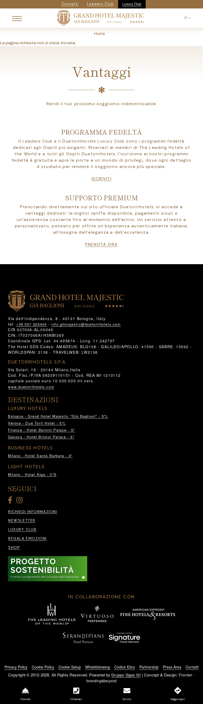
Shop (14, 547)
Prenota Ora (101, 244)
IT (186, 18)
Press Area (172, 667)
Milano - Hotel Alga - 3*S (32, 474)
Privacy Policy (15, 667)
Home (99, 33)
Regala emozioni (27, 538)
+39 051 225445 (31, 324)
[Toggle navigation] (16, 18)
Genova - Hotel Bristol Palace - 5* (41, 436)
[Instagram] (20, 501)
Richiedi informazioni (32, 512)
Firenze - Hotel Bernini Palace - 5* (41, 429)
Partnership (149, 667)
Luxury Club (131, 4)
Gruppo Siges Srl (126, 675)
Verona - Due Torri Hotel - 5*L (37, 423)
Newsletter (21, 520)
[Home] (100, 17)
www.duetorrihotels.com (31, 386)
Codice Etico (124, 667)
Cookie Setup (69, 667)
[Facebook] (11, 501)
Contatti (192, 667)
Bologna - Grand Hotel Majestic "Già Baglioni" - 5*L (58, 416)
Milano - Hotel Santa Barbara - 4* (40, 455)
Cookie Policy (43, 667)
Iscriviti (101, 178)
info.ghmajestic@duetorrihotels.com (86, 324)
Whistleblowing (97, 667)
